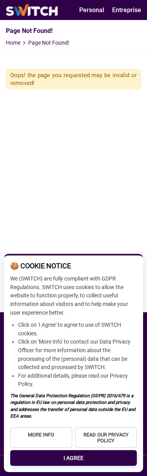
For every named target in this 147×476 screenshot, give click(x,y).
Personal (91, 10)
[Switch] (32, 10)
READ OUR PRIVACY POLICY (106, 437)
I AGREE (73, 458)
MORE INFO (41, 435)
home (13, 43)
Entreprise (126, 10)
